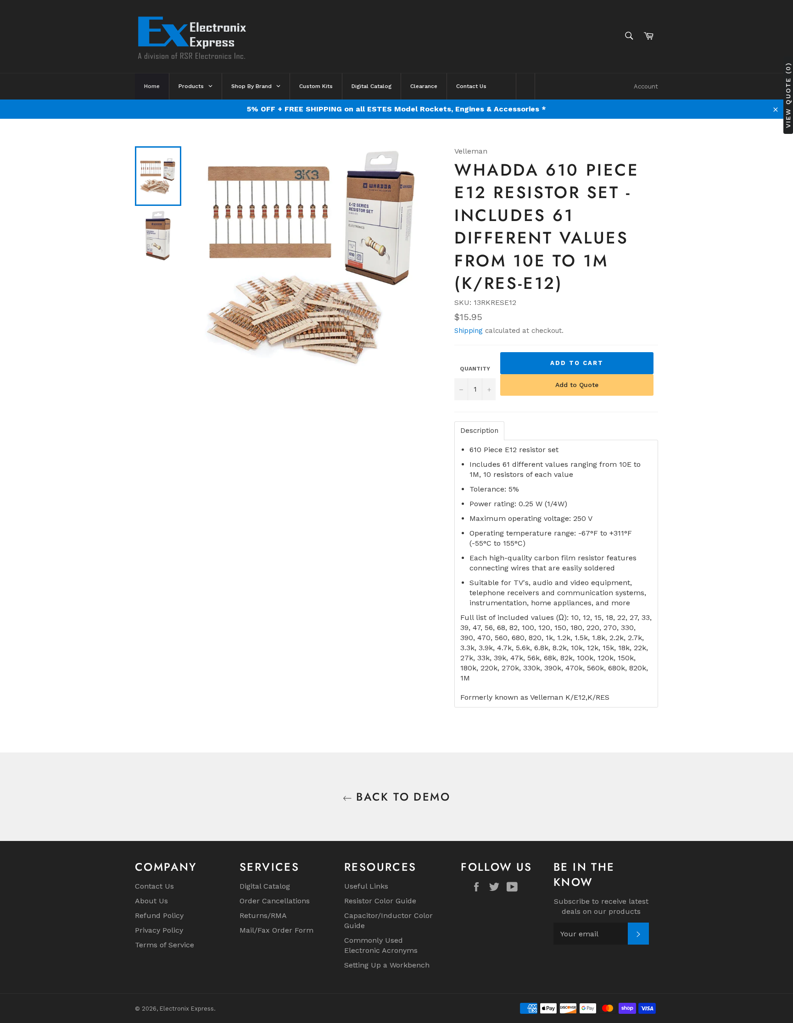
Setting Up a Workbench (387, 965)
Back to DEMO (401, 796)
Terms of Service (164, 944)
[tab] (479, 430)
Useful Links (366, 886)
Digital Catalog (265, 886)
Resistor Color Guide (380, 900)
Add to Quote (576, 384)
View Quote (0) (788, 94)
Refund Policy (159, 915)
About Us (151, 900)
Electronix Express (187, 1008)
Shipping (468, 330)
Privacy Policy (159, 930)
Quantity (475, 368)
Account (646, 86)
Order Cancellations (275, 900)
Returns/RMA (263, 915)
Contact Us (154, 886)
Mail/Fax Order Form (276, 930)
